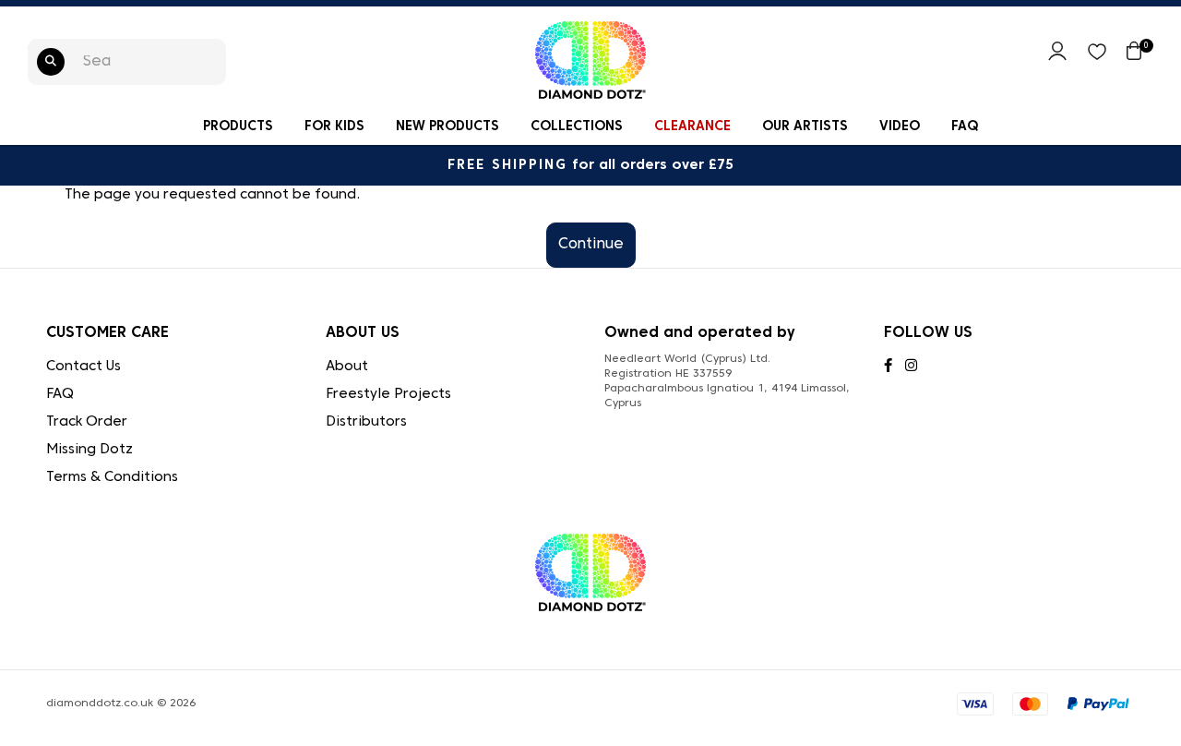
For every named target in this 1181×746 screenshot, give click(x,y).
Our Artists (805, 127)
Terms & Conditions (112, 477)
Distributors (366, 421)
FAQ (964, 127)
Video (899, 127)
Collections (577, 127)
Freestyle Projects (388, 394)
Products (238, 127)
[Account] (1057, 57)
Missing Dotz (89, 449)
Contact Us (83, 366)
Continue (591, 244)
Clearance (692, 127)
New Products (447, 127)
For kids (334, 127)
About (347, 366)
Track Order (86, 421)
